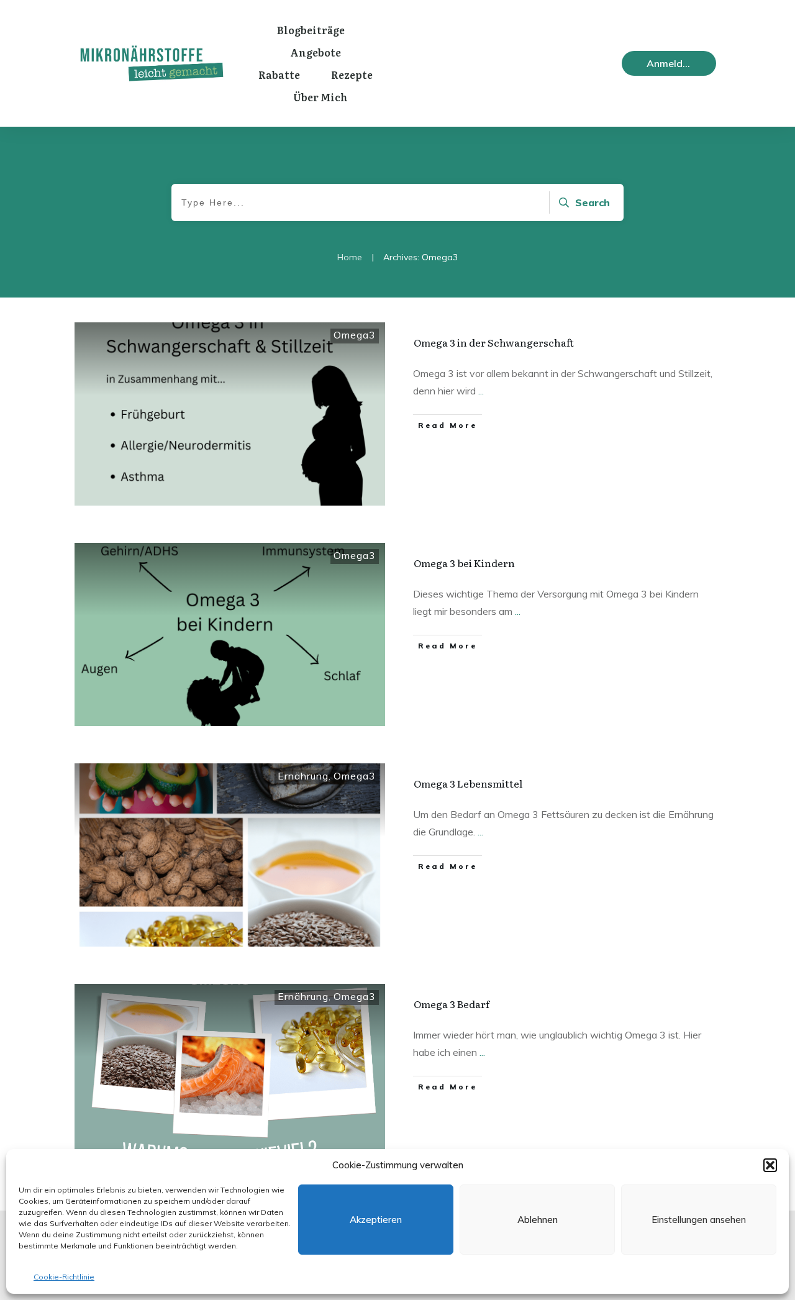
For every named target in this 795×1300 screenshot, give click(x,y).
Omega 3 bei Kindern (464, 562)
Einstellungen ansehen (699, 1219)
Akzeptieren (376, 1219)
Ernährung (303, 776)
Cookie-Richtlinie (64, 1276)
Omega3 (355, 335)
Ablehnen (537, 1219)
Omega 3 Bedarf (451, 1003)
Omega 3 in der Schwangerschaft (494, 342)
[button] (770, 1165)
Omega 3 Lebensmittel (468, 783)
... (481, 390)
